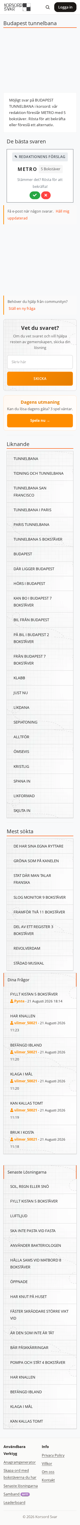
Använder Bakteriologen (35, 1245)
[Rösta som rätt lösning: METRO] (35, 195)
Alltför (21, 736)
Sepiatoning (25, 722)
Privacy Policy (53, 1455)
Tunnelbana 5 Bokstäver (38, 539)
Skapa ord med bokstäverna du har (20, 1474)
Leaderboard (14, 1502)
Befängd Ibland (26, 1045)
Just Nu (21, 692)
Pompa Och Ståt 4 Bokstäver (37, 1362)
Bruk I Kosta (22, 1132)
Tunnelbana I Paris (32, 509)
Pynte (18, 1001)
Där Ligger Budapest (34, 568)
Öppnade (19, 1281)
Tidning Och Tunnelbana (39, 473)
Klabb (19, 677)
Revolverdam (27, 948)
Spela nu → (40, 420)
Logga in (65, 7)
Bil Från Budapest (31, 619)
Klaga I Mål (21, 1074)
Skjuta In (22, 810)
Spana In (22, 781)
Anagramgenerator (20, 1462)
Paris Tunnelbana (31, 524)
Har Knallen (22, 1015)
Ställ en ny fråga (22, 308)
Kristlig (21, 766)
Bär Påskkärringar (29, 1347)
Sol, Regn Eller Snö (29, 1186)
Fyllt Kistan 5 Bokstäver (34, 994)
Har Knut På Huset (28, 1296)
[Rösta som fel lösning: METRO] (46, 195)
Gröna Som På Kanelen (36, 860)
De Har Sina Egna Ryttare (38, 846)
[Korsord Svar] (17, 7)
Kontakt (48, 1480)
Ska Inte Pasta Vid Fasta (33, 1230)
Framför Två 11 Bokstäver (39, 912)
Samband (16, 1494)
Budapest (23, 553)
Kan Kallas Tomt (26, 1103)
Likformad (24, 795)
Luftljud (18, 1215)
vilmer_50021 (25, 1022)
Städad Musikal (29, 963)
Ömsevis (21, 751)
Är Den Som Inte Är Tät (32, 1332)
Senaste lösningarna (21, 1485)
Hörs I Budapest (29, 583)
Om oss (48, 1471)
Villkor (47, 1463)
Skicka (40, 378)
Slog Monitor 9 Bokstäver (40, 897)
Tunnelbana (26, 458)
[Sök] (47, 7)
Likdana (21, 707)
